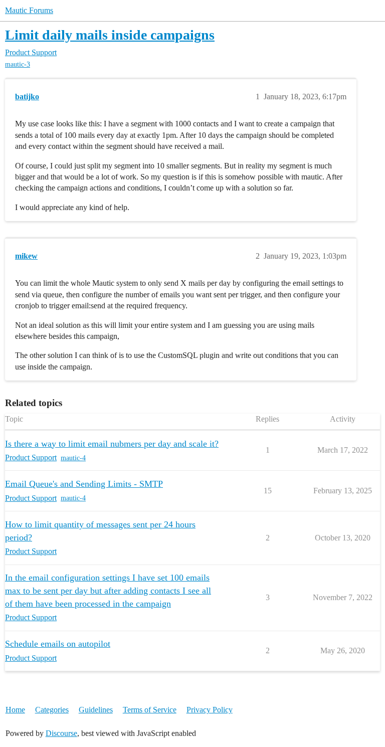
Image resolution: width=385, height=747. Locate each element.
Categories (52, 709)
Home (15, 709)
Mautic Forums (29, 10)
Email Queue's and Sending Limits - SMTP (84, 484)
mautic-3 (17, 64)
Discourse (61, 733)
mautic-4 (73, 458)
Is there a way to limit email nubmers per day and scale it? (112, 444)
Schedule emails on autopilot (57, 644)
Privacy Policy (209, 709)
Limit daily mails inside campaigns (110, 35)
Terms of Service (149, 709)
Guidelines (96, 709)
